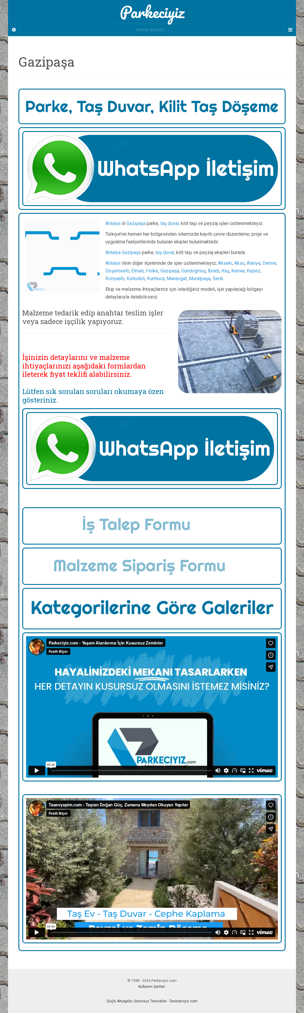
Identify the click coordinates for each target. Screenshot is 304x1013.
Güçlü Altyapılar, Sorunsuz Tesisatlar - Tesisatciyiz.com (152, 1001)
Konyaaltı (114, 278)
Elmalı (137, 271)
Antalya (113, 223)
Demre (269, 263)
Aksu (239, 263)
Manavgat (177, 278)
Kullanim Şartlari (151, 987)
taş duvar (169, 223)
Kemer (238, 271)
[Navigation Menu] (290, 30)
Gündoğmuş (193, 271)
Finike (152, 271)
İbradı (213, 271)
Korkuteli (135, 278)
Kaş (225, 271)
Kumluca (155, 278)
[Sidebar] (14, 30)
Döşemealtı (117, 271)
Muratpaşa (199, 278)
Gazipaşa (135, 223)
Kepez (253, 271)
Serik (218, 278)
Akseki (225, 263)
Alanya (253, 263)
